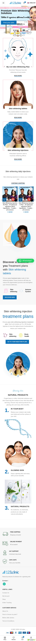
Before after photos (8, 617)
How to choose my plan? (9, 614)
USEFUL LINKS (7, 589)
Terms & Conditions (8, 621)
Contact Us (5, 593)
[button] (25, 261)
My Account (5, 596)
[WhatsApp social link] (4, 584)
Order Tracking (7, 602)
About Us (5, 611)
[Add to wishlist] (15, 189)
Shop (4, 599)
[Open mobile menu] (3, 3)
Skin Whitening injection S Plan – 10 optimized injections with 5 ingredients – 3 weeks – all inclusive (26, 206)
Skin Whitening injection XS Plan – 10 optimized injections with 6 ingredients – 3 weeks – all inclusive (10, 206)
